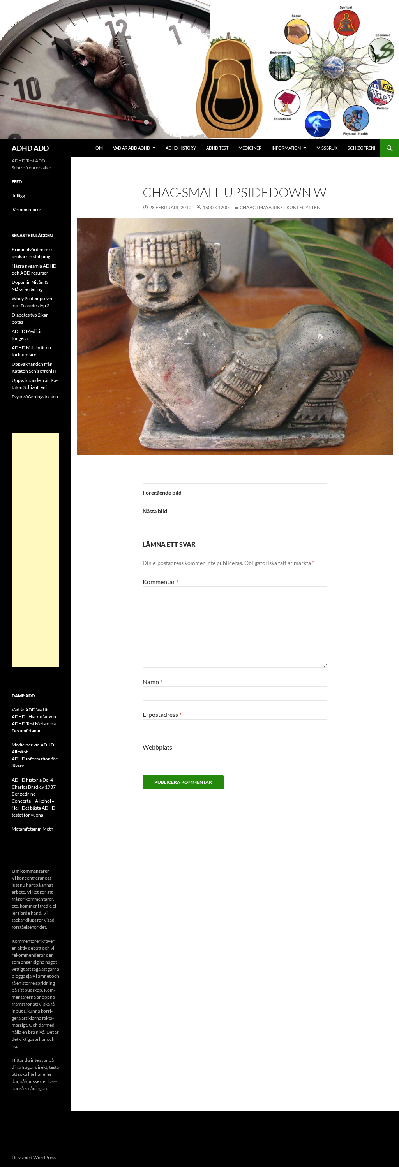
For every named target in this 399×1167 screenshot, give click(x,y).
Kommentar (160, 581)
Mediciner (249, 147)
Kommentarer (26, 210)
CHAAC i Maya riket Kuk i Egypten (280, 207)
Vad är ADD (23, 710)
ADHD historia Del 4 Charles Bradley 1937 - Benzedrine (35, 787)
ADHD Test (217, 147)
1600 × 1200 (216, 207)
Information (286, 147)
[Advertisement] (35, 550)
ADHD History (181, 147)
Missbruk (326, 147)
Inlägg (18, 196)
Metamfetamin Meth (32, 829)
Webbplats (157, 747)
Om (99, 147)
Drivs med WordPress (34, 1157)
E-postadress (162, 714)
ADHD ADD (30, 148)
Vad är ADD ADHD (131, 147)
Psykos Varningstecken (35, 397)
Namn (152, 681)
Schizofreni (361, 147)
